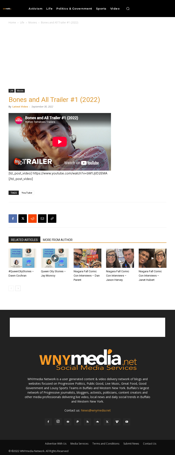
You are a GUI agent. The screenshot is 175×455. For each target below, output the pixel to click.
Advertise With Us (55, 443)
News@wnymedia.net (96, 410)
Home (12, 22)
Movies (32, 22)
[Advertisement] (87, 57)
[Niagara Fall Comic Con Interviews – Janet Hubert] (152, 258)
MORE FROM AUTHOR (58, 240)
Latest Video (20, 106)
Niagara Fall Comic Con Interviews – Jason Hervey (117, 275)
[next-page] (18, 288)
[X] (22, 218)
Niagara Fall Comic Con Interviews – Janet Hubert (150, 275)
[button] (128, 8)
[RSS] (87, 422)
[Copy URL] (52, 218)
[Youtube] (126, 422)
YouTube (27, 192)
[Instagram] (58, 421)
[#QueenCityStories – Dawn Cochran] (22, 258)
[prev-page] (11, 288)
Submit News (131, 443)
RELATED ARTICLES (24, 240)
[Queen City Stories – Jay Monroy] (55, 258)
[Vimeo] (117, 422)
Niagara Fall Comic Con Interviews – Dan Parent (87, 275)
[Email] (42, 218)
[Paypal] (77, 422)
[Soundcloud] (97, 422)
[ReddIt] (32, 218)
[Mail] (67, 422)
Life (22, 22)
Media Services (79, 443)
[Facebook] (13, 218)
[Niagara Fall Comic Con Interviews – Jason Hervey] (120, 258)
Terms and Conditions (105, 443)
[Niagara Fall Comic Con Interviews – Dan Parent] (87, 258)
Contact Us (149, 443)
